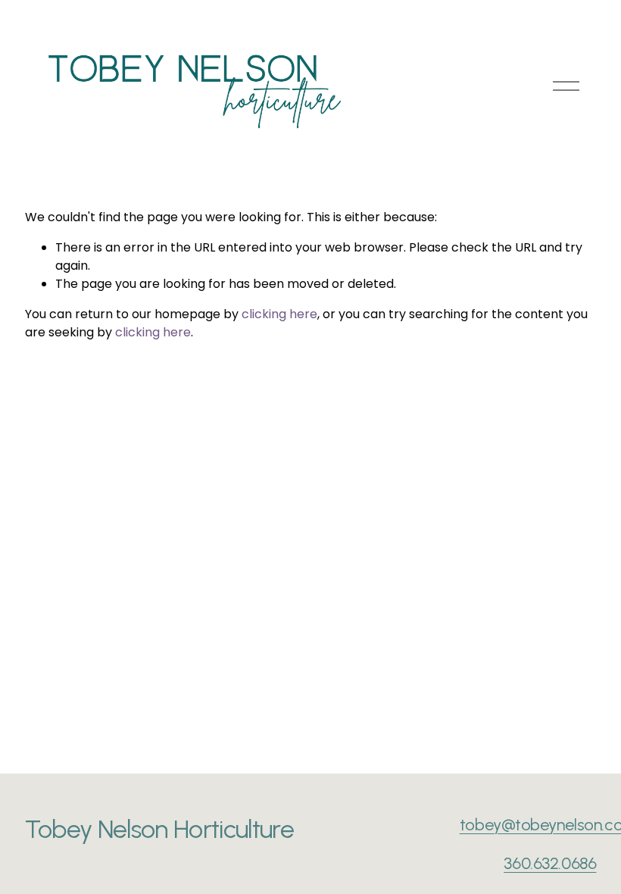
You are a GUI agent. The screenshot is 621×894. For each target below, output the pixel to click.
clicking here (279, 314)
